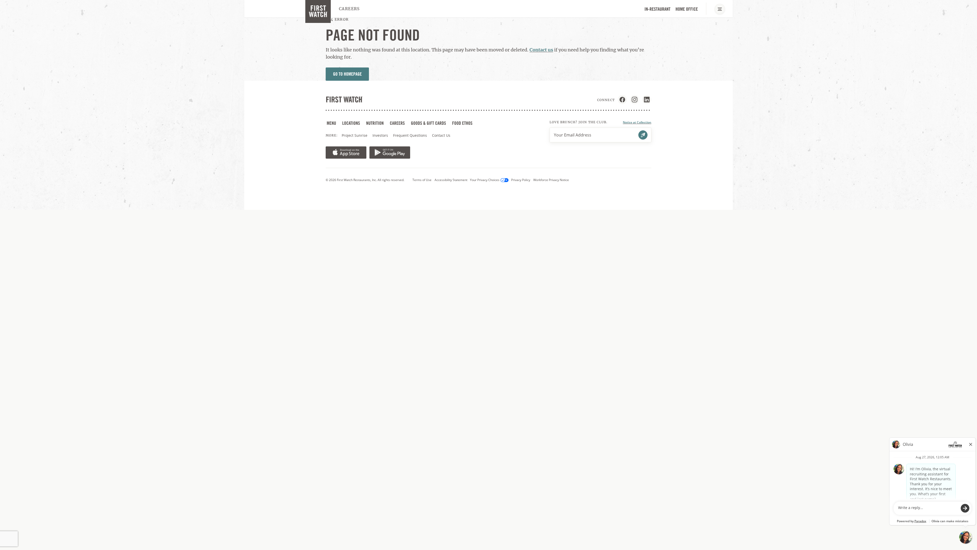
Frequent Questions (410, 135)
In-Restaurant (657, 9)
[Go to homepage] (318, 11)
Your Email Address (572, 135)
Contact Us (441, 135)
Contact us (541, 50)
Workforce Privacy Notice (551, 180)
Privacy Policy (520, 180)
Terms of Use (422, 180)
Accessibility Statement (451, 180)
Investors (380, 135)
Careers (349, 8)
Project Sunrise (354, 135)
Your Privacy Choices (484, 180)
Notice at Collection (637, 122)
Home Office (687, 9)
